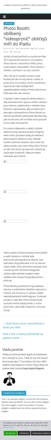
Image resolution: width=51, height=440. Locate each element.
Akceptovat (10, 433)
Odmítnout (24, 433)
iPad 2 (36, 48)
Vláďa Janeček (24, 48)
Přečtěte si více (8, 427)
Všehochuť (9, 23)
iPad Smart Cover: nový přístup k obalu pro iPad (23, 325)
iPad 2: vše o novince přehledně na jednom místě (23, 336)
